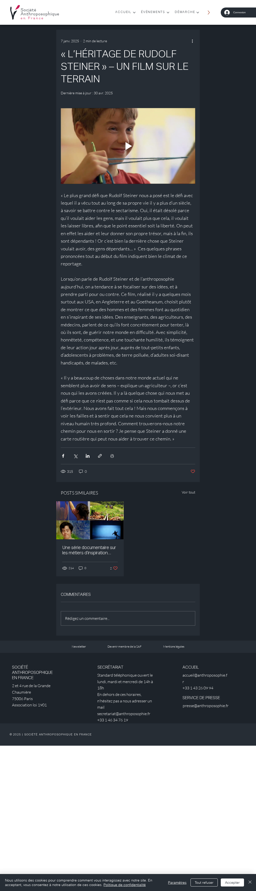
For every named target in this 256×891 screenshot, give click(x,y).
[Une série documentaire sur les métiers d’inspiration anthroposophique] (90, 520)
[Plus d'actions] (192, 41)
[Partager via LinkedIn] (87, 456)
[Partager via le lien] (100, 456)
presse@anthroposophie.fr (205, 705)
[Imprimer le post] (112, 456)
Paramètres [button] (177, 882)
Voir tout (188, 492)
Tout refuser (204, 882)
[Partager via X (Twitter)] (75, 456)
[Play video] (128, 146)
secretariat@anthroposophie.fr (123, 713)
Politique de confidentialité (125, 884)
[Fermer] (250, 882)
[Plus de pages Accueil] (134, 12)
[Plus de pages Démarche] (197, 12)
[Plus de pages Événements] (168, 12)
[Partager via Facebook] (63, 456)
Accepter (232, 882)
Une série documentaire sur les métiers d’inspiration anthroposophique (89, 551)
